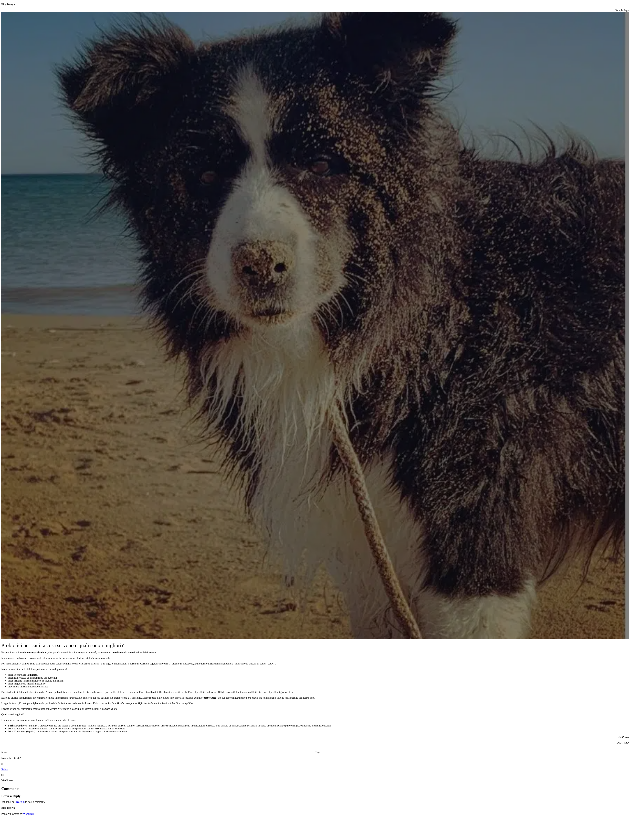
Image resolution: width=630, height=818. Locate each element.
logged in (20, 801)
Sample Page (622, 10)
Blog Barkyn (8, 4)
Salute (4, 769)
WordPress (28, 813)
